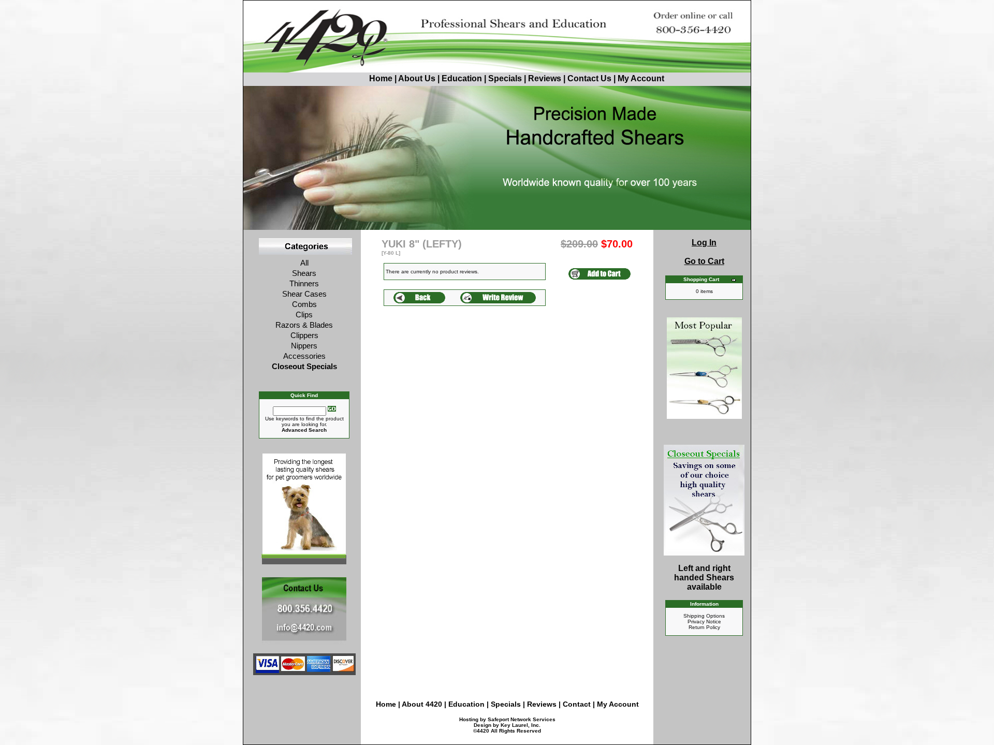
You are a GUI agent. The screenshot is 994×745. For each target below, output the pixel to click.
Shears (304, 273)
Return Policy (704, 627)
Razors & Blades (304, 324)
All (304, 262)
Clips (304, 314)
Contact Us (589, 78)
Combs (304, 304)
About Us (417, 78)
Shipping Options (704, 616)
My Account (641, 78)
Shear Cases (304, 293)
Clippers (304, 335)
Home (380, 78)
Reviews (544, 78)
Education (462, 78)
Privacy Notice (704, 621)
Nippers (304, 345)
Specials (505, 78)
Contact (578, 704)
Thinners (304, 283)
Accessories (304, 356)
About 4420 (422, 704)
